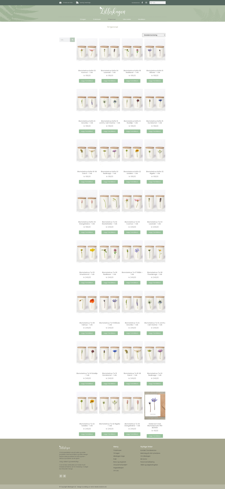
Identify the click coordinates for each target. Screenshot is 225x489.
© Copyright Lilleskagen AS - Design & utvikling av (74, 487)
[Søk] (72, 40)
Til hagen (83, 19)
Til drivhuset (97, 19)
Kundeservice (136, 3)
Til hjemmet (112, 19)
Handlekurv (141, 19)
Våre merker (127, 19)
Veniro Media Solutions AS (98, 487)
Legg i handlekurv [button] (87, 81)
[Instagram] (146, 2)
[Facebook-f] (142, 2)
